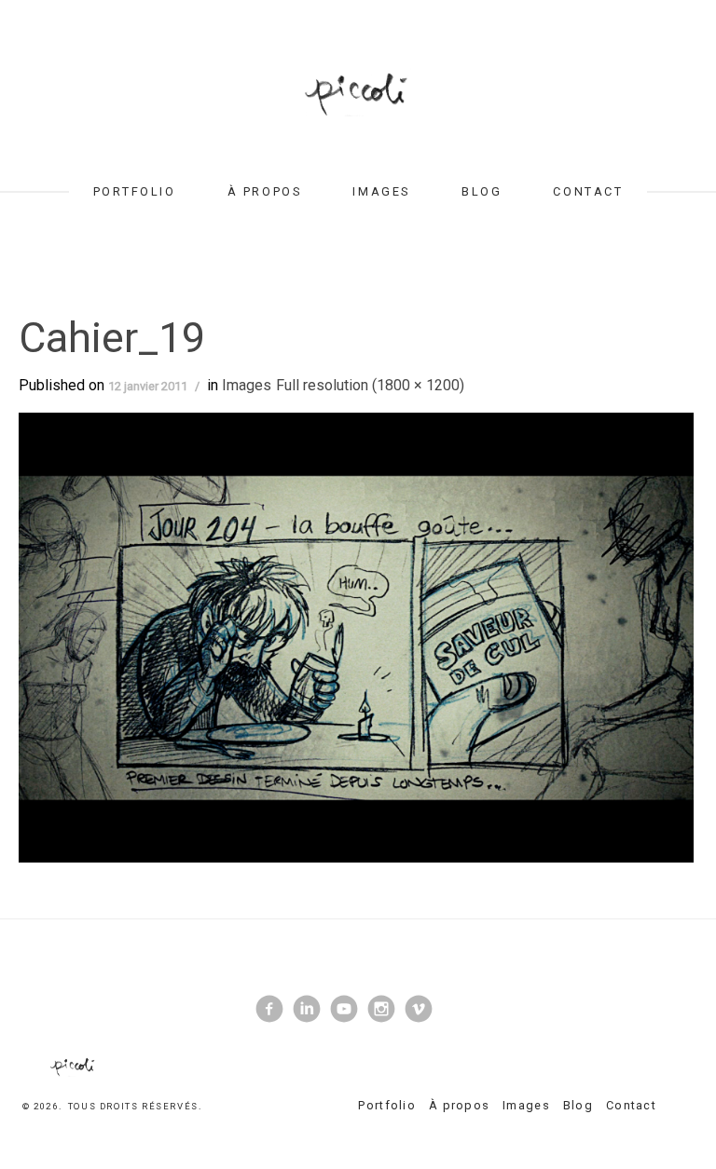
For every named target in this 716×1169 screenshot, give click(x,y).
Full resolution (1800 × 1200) (370, 385)
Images (380, 191)
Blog (481, 191)
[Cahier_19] (356, 637)
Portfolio (134, 191)
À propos (264, 191)
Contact (588, 191)
